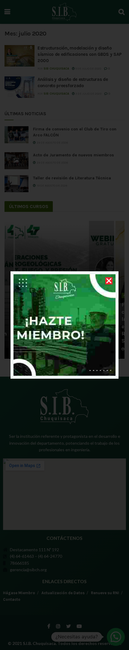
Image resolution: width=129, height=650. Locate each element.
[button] (108, 280)
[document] (64, 325)
